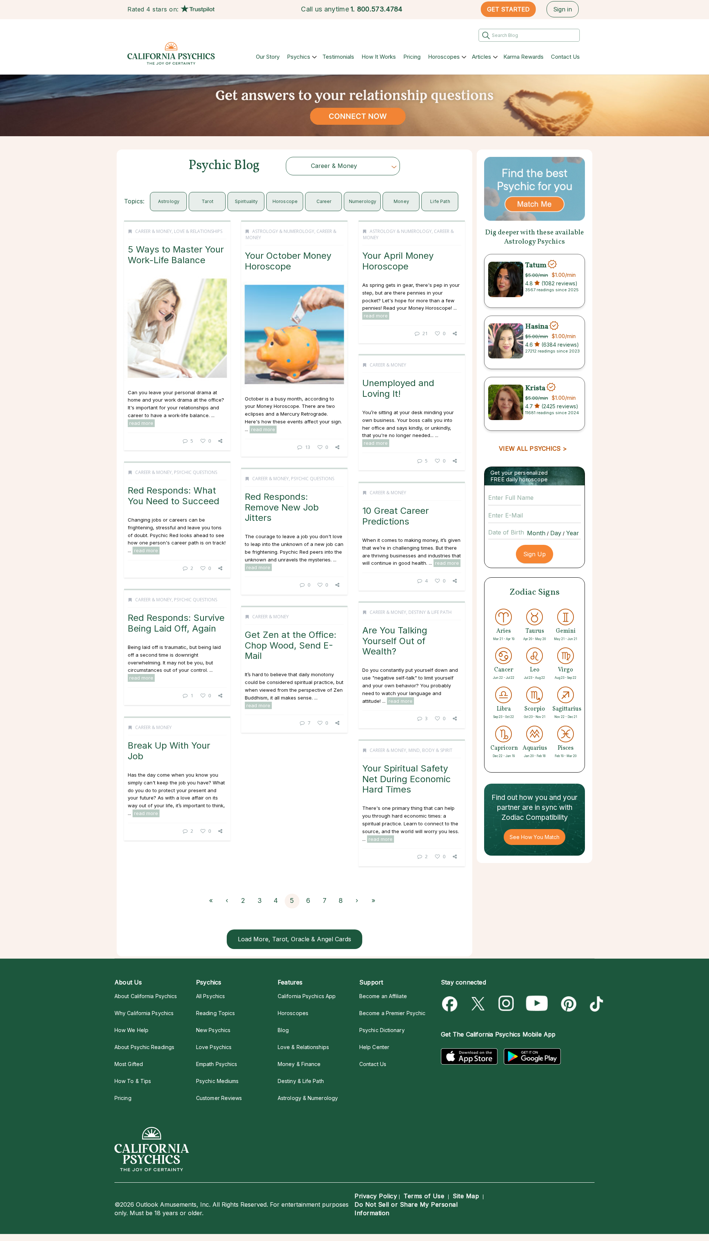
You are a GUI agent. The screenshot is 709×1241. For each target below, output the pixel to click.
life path (440, 201)
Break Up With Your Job (169, 750)
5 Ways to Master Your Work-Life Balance (176, 254)
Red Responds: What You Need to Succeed (173, 495)
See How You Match (534, 837)
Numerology (363, 201)
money (401, 201)
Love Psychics (214, 1047)
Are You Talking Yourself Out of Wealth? (394, 641)
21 (425, 333)
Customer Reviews (219, 1098)
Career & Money (153, 231)
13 (307, 447)
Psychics (298, 56)
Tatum (536, 265)
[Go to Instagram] (506, 1004)
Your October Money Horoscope (288, 260)
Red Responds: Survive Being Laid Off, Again (176, 622)
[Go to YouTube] (537, 1004)
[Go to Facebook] (451, 1004)
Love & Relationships (198, 231)
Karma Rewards (523, 56)
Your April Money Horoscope (398, 260)
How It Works (379, 56)
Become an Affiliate (383, 996)
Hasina (536, 327)
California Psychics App (307, 996)
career (324, 201)
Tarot (207, 201)
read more (141, 423)
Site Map (466, 1196)
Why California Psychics (144, 1013)
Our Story (268, 56)
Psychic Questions (195, 472)
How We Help (131, 1030)
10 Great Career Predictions (395, 515)
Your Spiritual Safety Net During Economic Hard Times (406, 779)
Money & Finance (299, 1064)
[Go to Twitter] (479, 1004)
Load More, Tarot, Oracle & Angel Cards (294, 939)
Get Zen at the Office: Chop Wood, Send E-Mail (290, 645)
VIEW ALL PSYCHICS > (532, 448)
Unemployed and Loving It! (398, 388)
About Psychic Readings (144, 1047)
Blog (283, 1030)
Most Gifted (128, 1064)
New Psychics (213, 1030)
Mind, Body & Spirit (430, 750)
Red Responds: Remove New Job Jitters (282, 507)
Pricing (412, 56)
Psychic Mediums (217, 1081)
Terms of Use (424, 1196)
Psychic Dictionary (382, 1030)
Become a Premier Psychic (392, 1013)
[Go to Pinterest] (567, 1004)
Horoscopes (444, 56)
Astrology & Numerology (283, 231)
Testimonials (338, 56)
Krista (535, 388)
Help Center (374, 1047)
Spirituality (246, 201)
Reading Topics (215, 1013)
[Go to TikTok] (595, 1004)
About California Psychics (145, 996)
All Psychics (210, 996)
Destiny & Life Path (430, 612)
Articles (481, 56)
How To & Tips (132, 1081)
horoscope (285, 201)
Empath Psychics (216, 1064)
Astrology (169, 201)
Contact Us (565, 56)
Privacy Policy (375, 1196)
